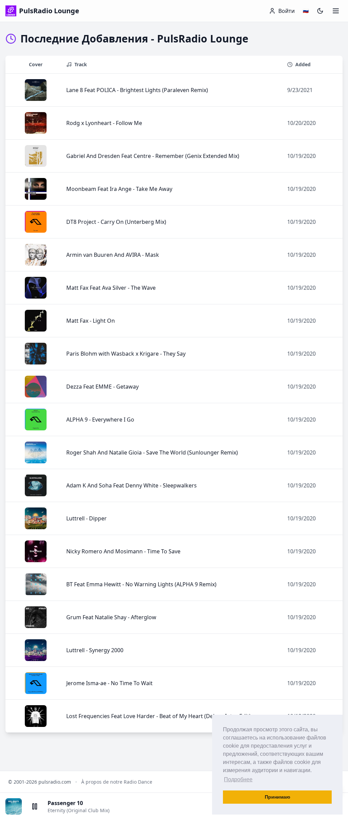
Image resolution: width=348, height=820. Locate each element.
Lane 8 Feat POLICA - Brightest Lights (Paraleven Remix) (137, 90)
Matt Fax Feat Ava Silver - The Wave (111, 287)
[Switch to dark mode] (320, 11)
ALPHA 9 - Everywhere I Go (100, 419)
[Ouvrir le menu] (336, 11)
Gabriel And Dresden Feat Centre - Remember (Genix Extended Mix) (152, 156)
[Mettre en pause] (34, 806)
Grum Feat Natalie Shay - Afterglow (111, 617)
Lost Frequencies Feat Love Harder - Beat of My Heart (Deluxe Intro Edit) (158, 716)
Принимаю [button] (277, 797)
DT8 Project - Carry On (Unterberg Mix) (116, 222)
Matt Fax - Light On (90, 320)
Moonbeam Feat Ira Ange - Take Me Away (119, 189)
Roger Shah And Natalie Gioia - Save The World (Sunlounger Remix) (152, 452)
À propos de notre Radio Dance (116, 782)
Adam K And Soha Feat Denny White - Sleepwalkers (131, 485)
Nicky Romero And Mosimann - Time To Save (123, 551)
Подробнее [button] (238, 779)
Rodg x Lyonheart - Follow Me (104, 123)
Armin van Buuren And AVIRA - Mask (112, 255)
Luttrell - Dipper (86, 518)
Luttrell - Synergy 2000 (94, 650)
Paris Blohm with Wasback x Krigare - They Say (126, 353)
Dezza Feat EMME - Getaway (102, 386)
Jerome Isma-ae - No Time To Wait (109, 683)
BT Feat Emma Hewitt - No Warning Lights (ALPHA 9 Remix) (141, 584)
